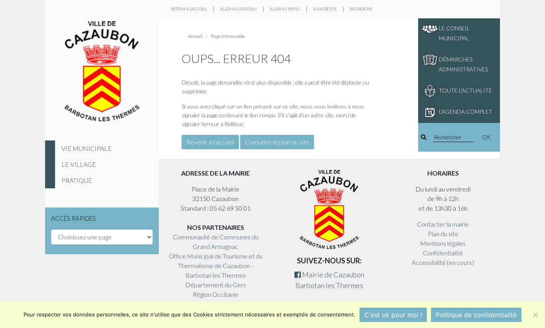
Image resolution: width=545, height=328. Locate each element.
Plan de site (325, 9)
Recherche (361, 9)
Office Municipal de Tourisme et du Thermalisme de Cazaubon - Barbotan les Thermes (216, 265)
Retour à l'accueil (189, 9)
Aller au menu (285, 9)
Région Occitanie (216, 294)
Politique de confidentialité (476, 315)
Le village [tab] (78, 164)
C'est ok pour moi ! (393, 315)
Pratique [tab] (76, 180)
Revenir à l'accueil (210, 142)
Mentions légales (443, 243)
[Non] (535, 315)
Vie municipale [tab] (86, 148)
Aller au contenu (238, 9)
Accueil (195, 36)
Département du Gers (215, 284)
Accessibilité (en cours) (443, 262)
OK (486, 137)
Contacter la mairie (443, 224)
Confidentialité (443, 253)
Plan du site (443, 233)
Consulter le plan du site (277, 142)
